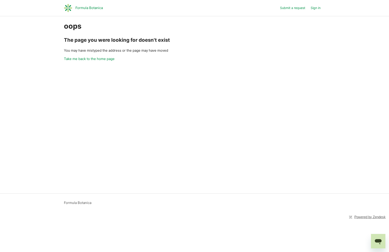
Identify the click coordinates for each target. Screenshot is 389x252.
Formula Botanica (77, 203)
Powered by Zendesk (370, 217)
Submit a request (292, 8)
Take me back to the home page (89, 59)
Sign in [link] (316, 8)
